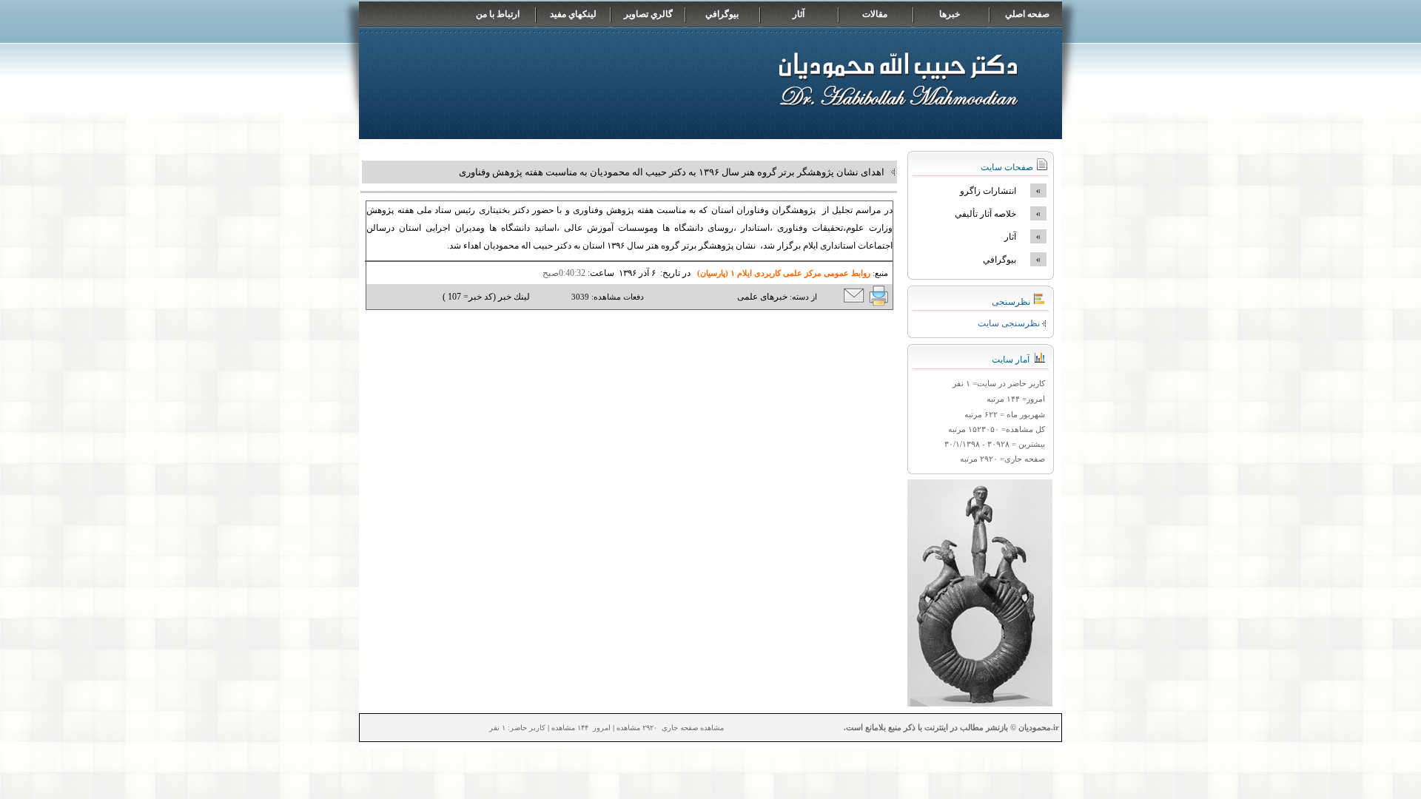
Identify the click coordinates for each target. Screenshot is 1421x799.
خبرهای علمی (762, 296)
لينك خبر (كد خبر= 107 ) (486, 296)
